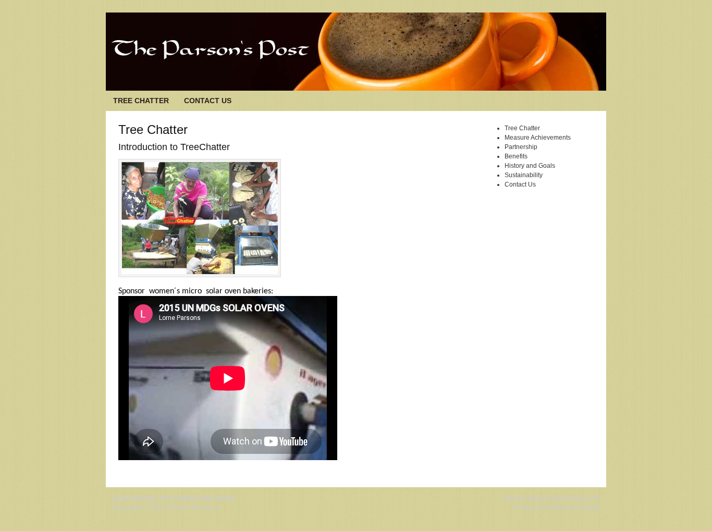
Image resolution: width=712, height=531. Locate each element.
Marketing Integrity (574, 507)
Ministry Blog (522, 498)
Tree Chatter (141, 100)
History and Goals (530, 165)
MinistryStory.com (575, 498)
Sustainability (524, 175)
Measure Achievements (538, 137)
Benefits (516, 156)
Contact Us (207, 100)
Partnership (521, 147)
